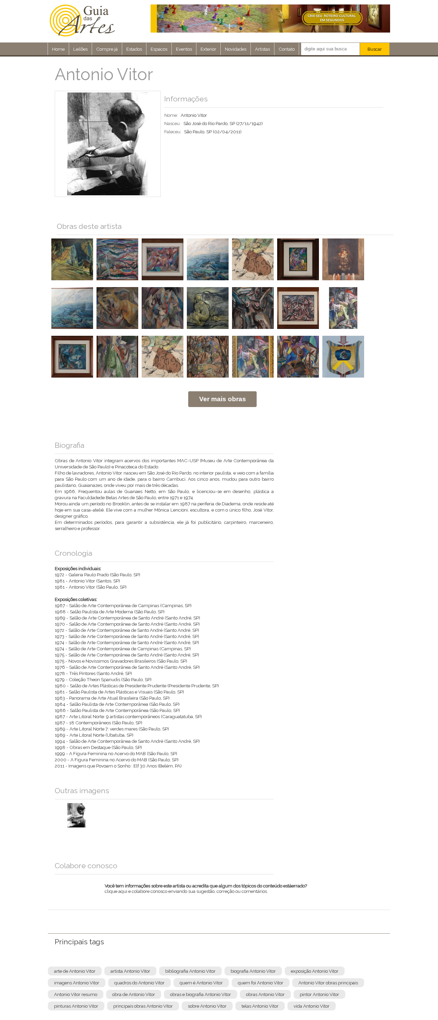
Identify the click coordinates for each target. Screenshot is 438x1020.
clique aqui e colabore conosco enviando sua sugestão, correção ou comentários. (206, 893)
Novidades (235, 49)
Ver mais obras (222, 399)
